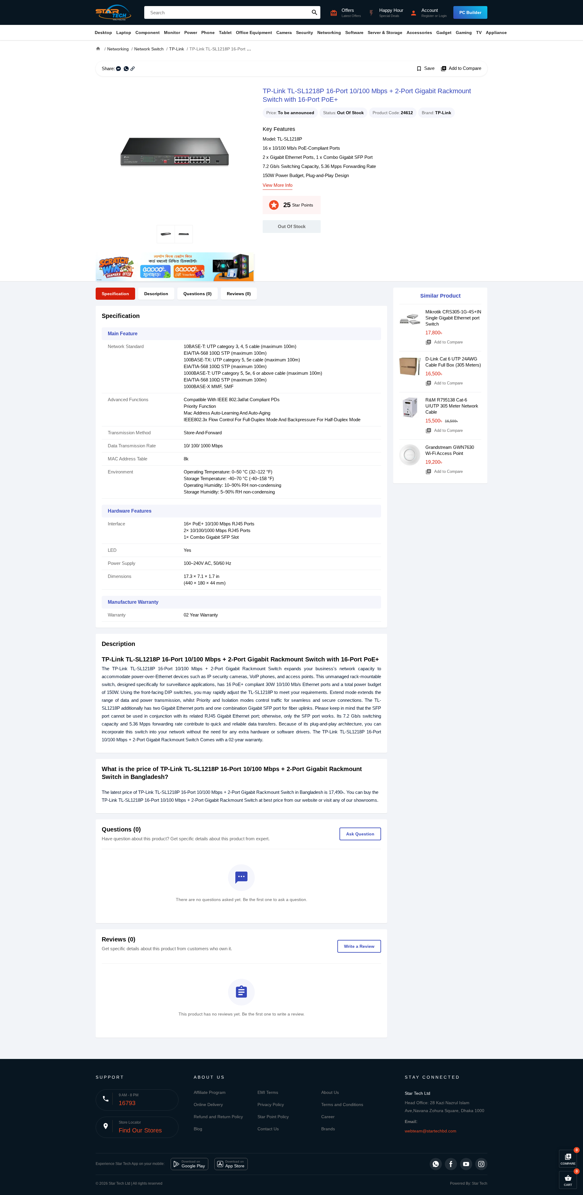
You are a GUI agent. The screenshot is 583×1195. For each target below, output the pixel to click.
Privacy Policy (270, 1104)
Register (427, 16)
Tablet (225, 32)
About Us (330, 1092)
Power (190, 32)
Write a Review (359, 946)
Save (425, 69)
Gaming (464, 32)
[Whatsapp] (436, 1164)
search (314, 12)
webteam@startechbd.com (430, 1130)
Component (147, 32)
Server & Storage (385, 32)
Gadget (444, 32)
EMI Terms (267, 1092)
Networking (329, 32)
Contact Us (268, 1128)
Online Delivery (208, 1104)
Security (304, 32)
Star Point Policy (273, 1116)
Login (443, 16)
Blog (198, 1128)
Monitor (172, 32)
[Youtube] (466, 1164)
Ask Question (360, 833)
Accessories (419, 32)
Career (328, 1116)
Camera (284, 32)
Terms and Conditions (342, 1104)
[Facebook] (451, 1164)
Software (354, 32)
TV (479, 32)
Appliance (496, 32)
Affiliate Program (210, 1092)
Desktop (103, 32)
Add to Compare (461, 69)
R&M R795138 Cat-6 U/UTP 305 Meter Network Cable (451, 406)
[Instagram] (481, 1164)
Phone (208, 32)
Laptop (123, 32)
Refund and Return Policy (218, 1116)
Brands (328, 1128)
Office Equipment (254, 32)
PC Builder (470, 12)
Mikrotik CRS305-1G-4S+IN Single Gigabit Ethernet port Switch (453, 317)
